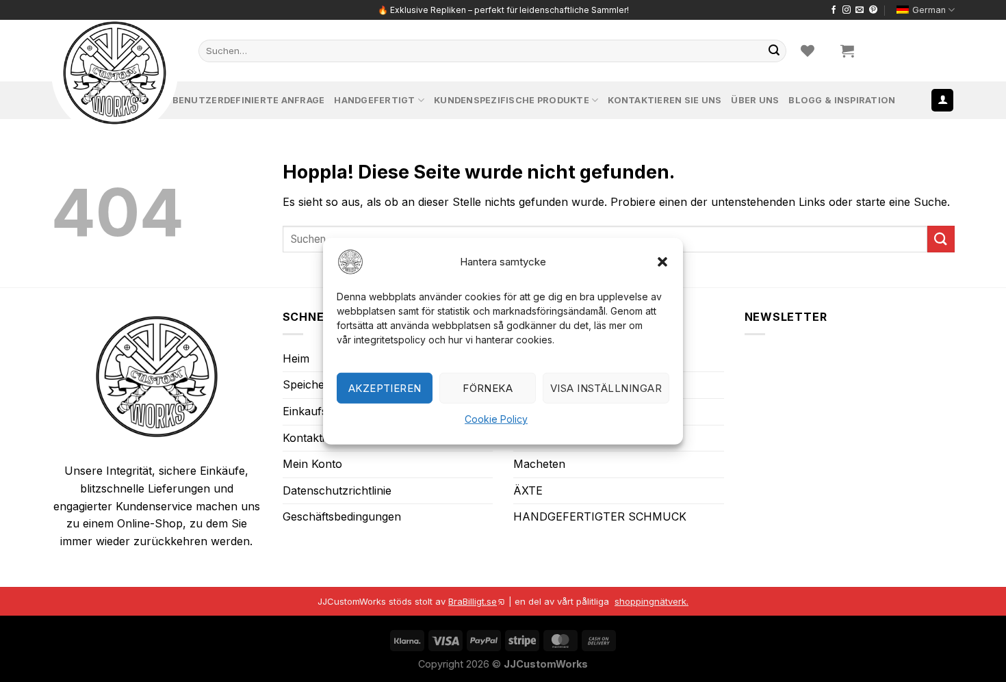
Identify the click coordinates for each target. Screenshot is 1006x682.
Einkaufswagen (322, 411)
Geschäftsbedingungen (342, 516)
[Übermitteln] (774, 50)
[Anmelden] (942, 100)
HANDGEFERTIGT (374, 100)
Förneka (488, 387)
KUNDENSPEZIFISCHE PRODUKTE (511, 100)
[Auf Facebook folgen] (833, 10)
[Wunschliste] (807, 51)
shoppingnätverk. (651, 601)
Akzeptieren (385, 387)
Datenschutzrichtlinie (337, 490)
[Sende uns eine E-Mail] (859, 10)
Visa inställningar (606, 387)
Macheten (539, 464)
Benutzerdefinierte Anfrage (248, 100)
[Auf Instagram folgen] (846, 10)
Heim (296, 358)
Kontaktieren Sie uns (664, 100)
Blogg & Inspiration (841, 100)
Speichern (309, 384)
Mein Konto (312, 464)
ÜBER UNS (755, 100)
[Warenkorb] (847, 51)
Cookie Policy (496, 419)
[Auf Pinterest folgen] (873, 10)
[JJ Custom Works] (114, 73)
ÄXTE (528, 490)
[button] (662, 261)
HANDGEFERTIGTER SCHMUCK (599, 516)
